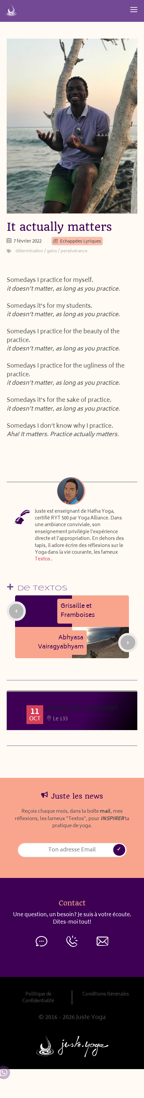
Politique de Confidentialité (38, 998)
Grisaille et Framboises (78, 611)
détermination (29, 251)
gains (52, 251)
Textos (42, 559)
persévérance (74, 251)
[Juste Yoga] (11, 10)
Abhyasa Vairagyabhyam (60, 642)
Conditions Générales (105, 994)
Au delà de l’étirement (82, 708)
